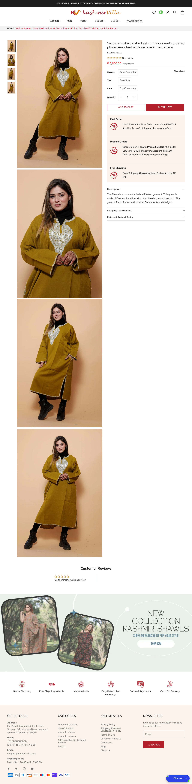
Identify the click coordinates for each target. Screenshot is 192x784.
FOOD (83, 21)
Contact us (106, 742)
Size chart (179, 71)
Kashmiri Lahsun (67, 736)
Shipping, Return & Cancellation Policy (110, 730)
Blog (103, 746)
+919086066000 (17, 741)
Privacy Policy (107, 724)
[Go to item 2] (11, 60)
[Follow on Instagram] (24, 768)
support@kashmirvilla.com (21, 753)
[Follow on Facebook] (8, 768)
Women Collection (68, 724)
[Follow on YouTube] (32, 768)
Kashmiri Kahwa (66, 732)
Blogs (114, 21)
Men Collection (66, 728)
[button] (114, 58)
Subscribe (153, 744)
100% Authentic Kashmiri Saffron (72, 741)
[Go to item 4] (11, 87)
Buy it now (165, 107)
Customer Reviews (110, 738)
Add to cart (125, 107)
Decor (99, 21)
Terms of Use (107, 734)
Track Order (134, 21)
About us (105, 750)
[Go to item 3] (11, 74)
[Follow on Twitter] (16, 768)
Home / (11, 28)
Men (69, 21)
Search (61, 746)
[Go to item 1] (11, 46)
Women (54, 21)
